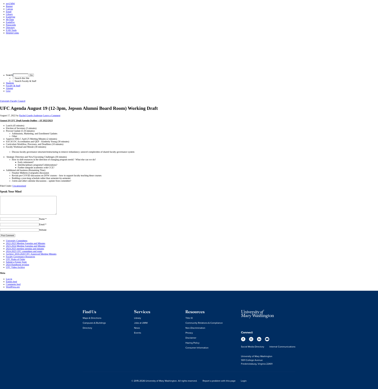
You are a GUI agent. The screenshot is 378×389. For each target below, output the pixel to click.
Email (8, 11)
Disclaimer (190, 337)
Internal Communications (282, 346)
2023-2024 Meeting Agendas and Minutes (25, 246)
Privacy (189, 332)
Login (244, 380)
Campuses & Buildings (94, 322)
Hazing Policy (192, 342)
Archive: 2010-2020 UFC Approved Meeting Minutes (31, 254)
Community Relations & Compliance (204, 322)
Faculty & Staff (13, 85)
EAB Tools (11, 30)
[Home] (189, 70)
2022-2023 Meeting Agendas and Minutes (25, 243)
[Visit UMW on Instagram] (251, 340)
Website (43, 230)
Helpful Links (12, 33)
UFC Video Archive (15, 267)
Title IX (189, 318)
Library (9, 14)
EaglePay (10, 22)
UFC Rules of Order (15, 259)
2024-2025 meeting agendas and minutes (25, 248)
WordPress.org (13, 287)
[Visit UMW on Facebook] (243, 340)
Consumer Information (196, 347)
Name (42, 219)
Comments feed (13, 284)
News (137, 327)
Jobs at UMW (141, 322)
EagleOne (10, 17)
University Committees (16, 240)
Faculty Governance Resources (20, 256)
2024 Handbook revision (17, 264)
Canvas (9, 9)
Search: (9, 75)
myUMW (10, 3)
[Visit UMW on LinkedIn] (259, 340)
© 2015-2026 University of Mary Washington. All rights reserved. (164, 380)
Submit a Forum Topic (16, 262)
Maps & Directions (92, 318)
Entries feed (11, 281)
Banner (9, 6)
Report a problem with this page (219, 380)
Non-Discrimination (195, 327)
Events (137, 332)
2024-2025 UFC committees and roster (24, 251)
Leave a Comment (51, 115)
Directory (10, 27)
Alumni (9, 88)
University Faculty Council (12, 101)
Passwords (11, 25)
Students (10, 83)
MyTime (10, 19)
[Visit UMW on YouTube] (267, 340)
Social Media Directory (252, 346)
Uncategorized (19, 186)
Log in (9, 279)
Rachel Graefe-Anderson (31, 115)
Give (8, 91)
